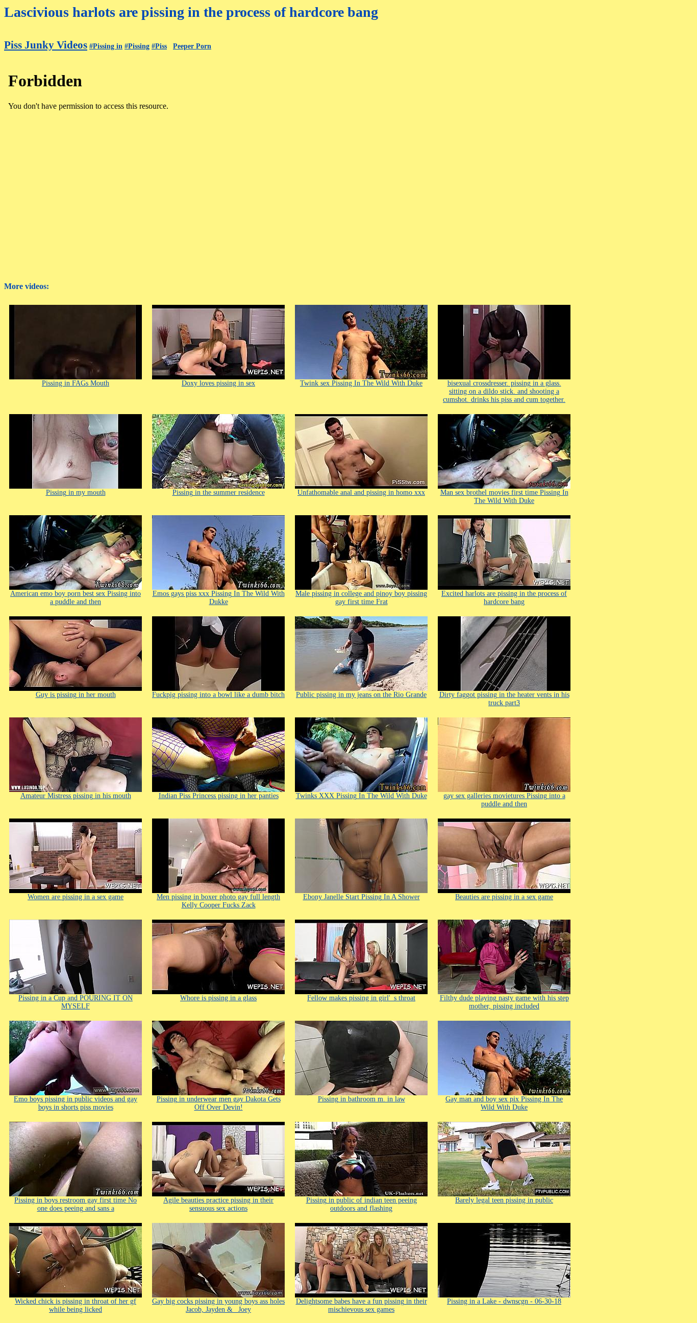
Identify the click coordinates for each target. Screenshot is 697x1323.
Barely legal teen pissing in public (504, 1200)
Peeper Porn (192, 46)
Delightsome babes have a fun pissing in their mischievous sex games (361, 1305)
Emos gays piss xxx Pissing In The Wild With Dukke (219, 598)
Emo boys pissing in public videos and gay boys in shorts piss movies (75, 1103)
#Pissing (137, 46)
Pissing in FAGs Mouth (75, 383)
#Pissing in (105, 46)
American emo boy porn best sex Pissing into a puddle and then (75, 598)
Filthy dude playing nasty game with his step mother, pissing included (504, 1002)
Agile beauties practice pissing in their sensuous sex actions (218, 1204)
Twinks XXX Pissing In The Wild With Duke (361, 796)
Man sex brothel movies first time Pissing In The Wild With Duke (504, 496)
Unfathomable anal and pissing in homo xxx (361, 492)
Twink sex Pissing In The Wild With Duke (361, 383)
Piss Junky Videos (45, 45)
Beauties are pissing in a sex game (504, 897)
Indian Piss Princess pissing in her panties (219, 796)
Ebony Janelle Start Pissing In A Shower (361, 897)
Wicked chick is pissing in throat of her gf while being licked (75, 1305)
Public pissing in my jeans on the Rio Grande (361, 695)
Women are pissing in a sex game (75, 897)
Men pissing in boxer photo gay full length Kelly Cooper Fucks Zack (218, 901)
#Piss (159, 46)
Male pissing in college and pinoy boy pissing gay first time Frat (361, 598)
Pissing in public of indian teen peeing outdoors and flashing (361, 1204)
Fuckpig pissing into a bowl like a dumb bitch (218, 695)
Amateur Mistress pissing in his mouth (75, 796)
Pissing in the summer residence (218, 492)
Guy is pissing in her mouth (76, 695)
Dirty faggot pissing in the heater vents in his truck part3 (504, 699)
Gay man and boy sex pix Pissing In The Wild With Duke (504, 1103)
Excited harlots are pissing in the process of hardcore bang (504, 598)
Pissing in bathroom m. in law (361, 1099)
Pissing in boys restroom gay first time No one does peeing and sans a (75, 1204)
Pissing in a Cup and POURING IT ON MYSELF (75, 1002)
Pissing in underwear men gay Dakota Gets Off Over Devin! (219, 1103)
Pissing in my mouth (76, 492)
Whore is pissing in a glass (218, 998)
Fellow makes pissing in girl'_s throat (361, 998)
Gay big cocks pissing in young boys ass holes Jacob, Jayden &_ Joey (218, 1305)
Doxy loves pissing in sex (218, 383)
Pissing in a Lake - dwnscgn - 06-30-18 (504, 1301)
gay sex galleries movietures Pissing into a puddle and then (504, 800)
